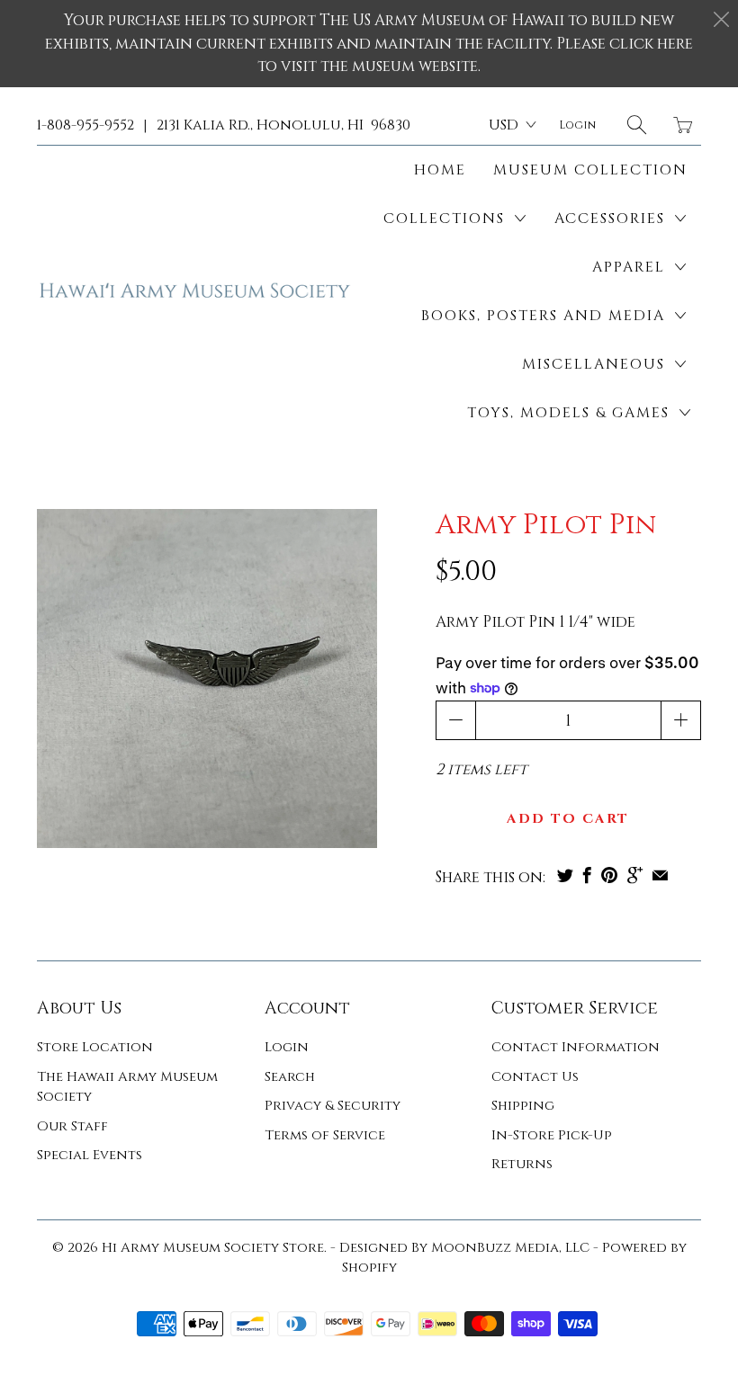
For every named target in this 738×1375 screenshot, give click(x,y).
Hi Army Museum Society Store (213, 1247)
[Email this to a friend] (660, 875)
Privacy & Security (332, 1105)
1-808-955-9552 (85, 125)
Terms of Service (325, 1135)
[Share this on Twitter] (565, 875)
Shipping (522, 1105)
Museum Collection (590, 170)
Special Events (89, 1155)
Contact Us (535, 1076)
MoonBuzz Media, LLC (510, 1247)
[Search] (636, 124)
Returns (522, 1164)
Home (440, 170)
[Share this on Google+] (635, 875)
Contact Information (575, 1047)
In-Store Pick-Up (551, 1135)
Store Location (95, 1047)
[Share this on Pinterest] (609, 875)
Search (290, 1076)
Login (287, 1047)
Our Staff (72, 1126)
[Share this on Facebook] (587, 875)
